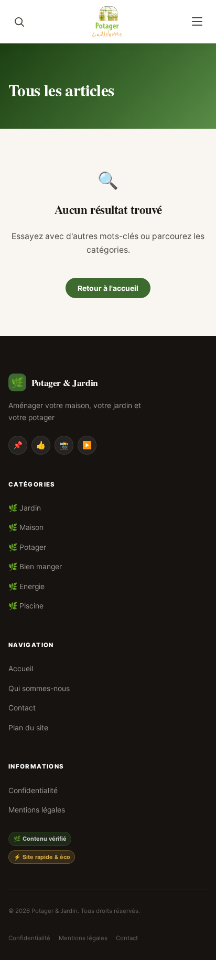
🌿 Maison (26, 527)
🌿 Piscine (26, 606)
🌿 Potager (27, 547)
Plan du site (28, 728)
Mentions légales (36, 810)
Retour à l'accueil (108, 288)
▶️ (87, 445)
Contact (22, 708)
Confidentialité (33, 790)
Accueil (20, 668)
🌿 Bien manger (35, 566)
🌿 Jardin (24, 508)
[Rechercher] (18, 21)
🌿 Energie (26, 586)
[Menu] (197, 21)
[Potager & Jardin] (108, 21)
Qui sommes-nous (39, 688)
